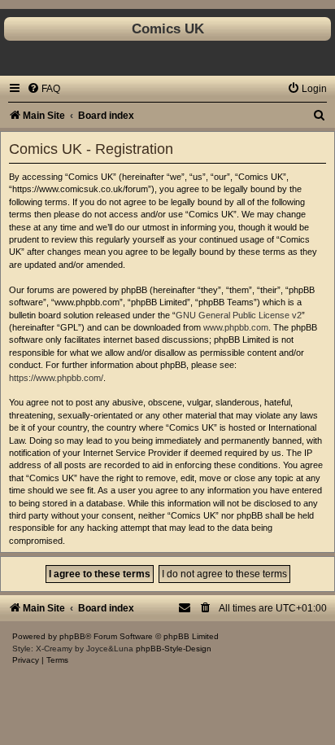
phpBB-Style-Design (173, 648)
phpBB (72, 636)
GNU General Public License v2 (239, 315)
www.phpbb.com (235, 327)
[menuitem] (43, 88)
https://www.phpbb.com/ (56, 378)
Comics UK (168, 28)
